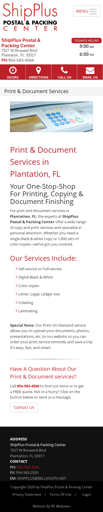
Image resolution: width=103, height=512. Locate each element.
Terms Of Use (60, 494)
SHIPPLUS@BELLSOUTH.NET (41, 478)
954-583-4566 (28, 386)
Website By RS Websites (52, 506)
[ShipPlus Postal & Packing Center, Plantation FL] (33, 16)
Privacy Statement (26, 494)
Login (86, 494)
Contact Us (24, 407)
